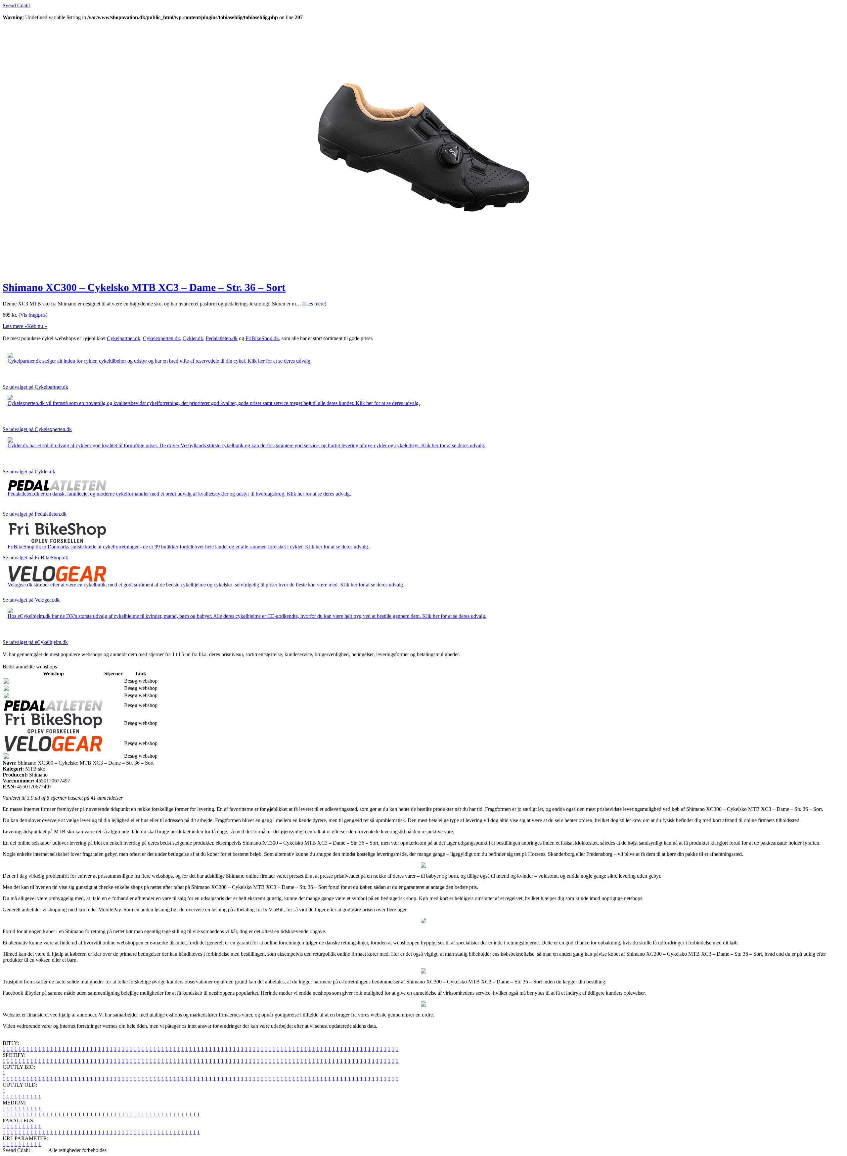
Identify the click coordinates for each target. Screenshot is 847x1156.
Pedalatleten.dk (222, 338)
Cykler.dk (193, 338)
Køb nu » (37, 326)
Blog (39, 1150)
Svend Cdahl (16, 5)
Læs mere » (15, 326)
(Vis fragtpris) (33, 315)
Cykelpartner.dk (123, 338)
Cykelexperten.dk (161, 338)
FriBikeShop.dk (262, 338)
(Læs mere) (314, 303)
